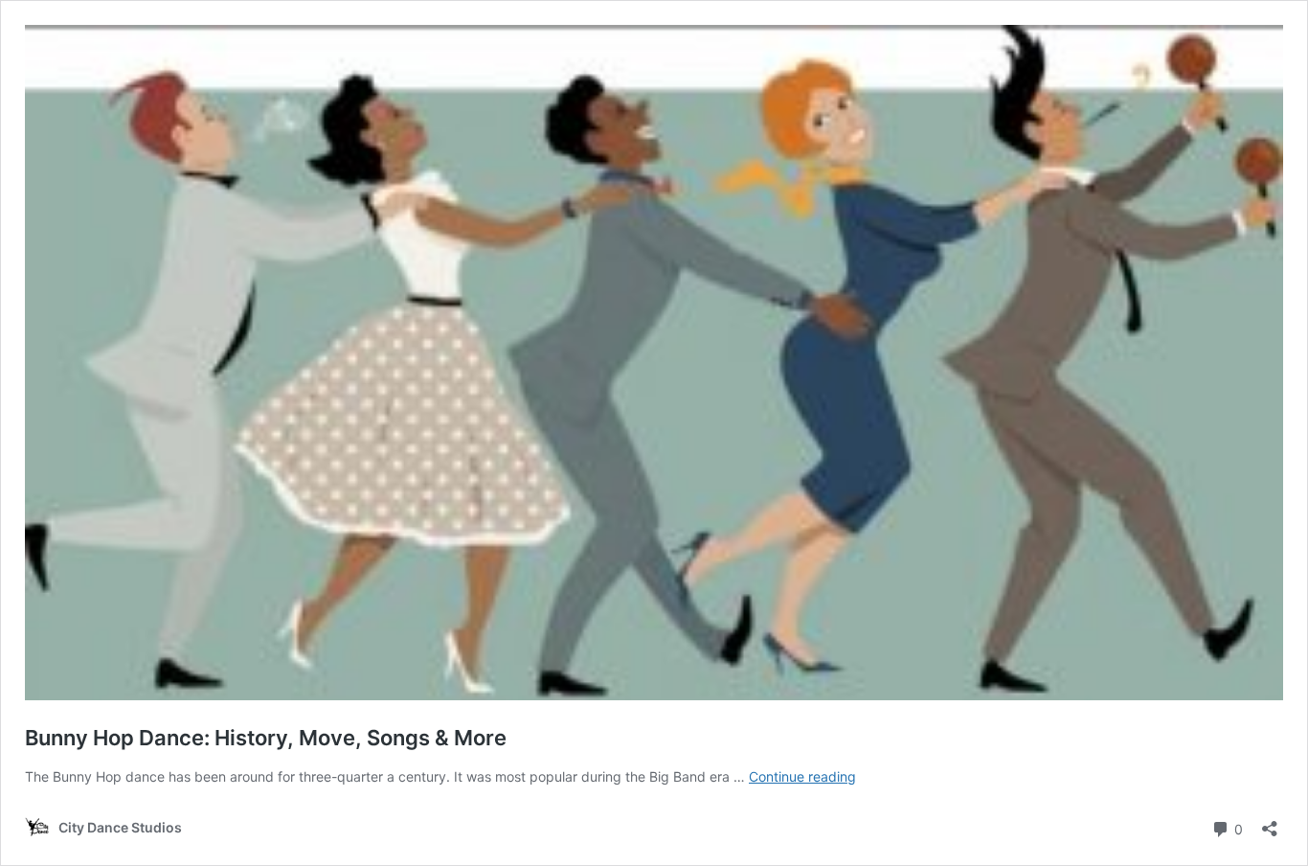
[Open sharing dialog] (1269, 822)
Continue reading (802, 776)
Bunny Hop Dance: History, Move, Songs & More (266, 737)
